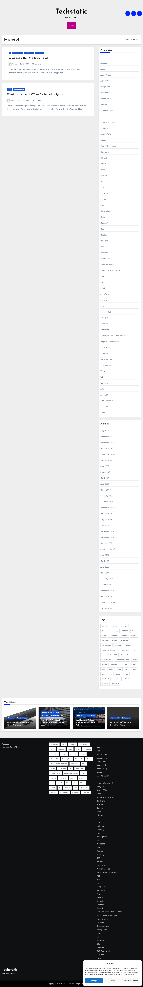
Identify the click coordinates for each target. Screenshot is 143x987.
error (104, 635)
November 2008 (107, 508)
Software (29, 53)
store (133, 669)
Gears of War (105, 134)
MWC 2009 (126, 650)
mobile (128, 645)
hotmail (105, 640)
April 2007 (104, 567)
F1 (101, 116)
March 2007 (105, 573)
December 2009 (107, 437)
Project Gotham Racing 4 (111, 270)
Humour (103, 164)
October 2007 (106, 543)
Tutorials (104, 353)
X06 (102, 389)
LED (102, 187)
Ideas (102, 170)
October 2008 (106, 514)
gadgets (104, 128)
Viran (14, 64)
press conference (122, 659)
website (116, 679)
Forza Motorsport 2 (108, 122)
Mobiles (103, 235)
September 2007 (107, 549)
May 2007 (104, 561)
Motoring (104, 241)
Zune (102, 413)
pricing (104, 664)
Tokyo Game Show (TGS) (110, 342)
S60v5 (111, 669)
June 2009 (105, 472)
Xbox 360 (104, 395)
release (134, 664)
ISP (101, 182)
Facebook (113, 635)
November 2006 (107, 591)
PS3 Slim (114, 664)
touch (104, 674)
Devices (103, 105)
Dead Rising (105, 99)
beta (115, 626)
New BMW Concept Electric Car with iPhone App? (52, 722)
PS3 (9, 89)
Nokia (104, 655)
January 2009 (106, 502)
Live (102, 205)
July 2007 (104, 555)
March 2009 (105, 490)
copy (116, 631)
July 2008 (104, 525)
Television (104, 330)
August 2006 (106, 608)
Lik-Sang (104, 199)
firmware (124, 635)
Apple (102, 69)
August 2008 (106, 519)
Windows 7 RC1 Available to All (28, 58)
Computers (17, 53)
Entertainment (106, 110)
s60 (103, 669)
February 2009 (106, 496)
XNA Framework (107, 401)
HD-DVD (103, 158)
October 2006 (106, 597)
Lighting (104, 193)
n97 (135, 650)
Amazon (103, 63)
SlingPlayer (105, 294)
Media (102, 217)
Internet (104, 176)
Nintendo (104, 253)
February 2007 (106, 579)
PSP (102, 282)
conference (106, 631)
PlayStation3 (107, 659)
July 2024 (104, 431)
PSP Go (124, 664)
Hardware (104, 152)
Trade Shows (105, 347)
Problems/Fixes (107, 264)
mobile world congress (110, 650)
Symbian (104, 324)
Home (71, 25)
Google (103, 140)
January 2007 (106, 585)
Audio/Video (105, 75)
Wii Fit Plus (127, 679)
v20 (126, 674)
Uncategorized (106, 359)
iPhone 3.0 (124, 640)
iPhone (114, 640)
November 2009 (107, 442)
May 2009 (104, 478)
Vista (102, 371)
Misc (102, 229)
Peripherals (105, 259)
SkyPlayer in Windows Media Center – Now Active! (86, 722)
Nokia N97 (113, 655)
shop (119, 669)
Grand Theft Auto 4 (109, 146)
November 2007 (107, 537)
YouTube (104, 407)
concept (124, 626)
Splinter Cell (105, 312)
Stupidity (104, 318)
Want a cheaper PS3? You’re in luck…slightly (35, 94)
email (134, 631)
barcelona (105, 626)
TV (111, 674)
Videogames (19, 89)
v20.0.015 (105, 679)
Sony (102, 306)
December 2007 (107, 531)
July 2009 (104, 466)
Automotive (105, 81)
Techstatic (71, 11)
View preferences (131, 981)
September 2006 (107, 602)
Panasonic (131, 655)
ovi (122, 655)
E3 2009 (125, 631)
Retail (102, 288)
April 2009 (104, 484)
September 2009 (107, 454)
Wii (101, 377)
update (118, 674)
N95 (102, 247)
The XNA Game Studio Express (113, 336)
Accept (94, 981)
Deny (112, 981)
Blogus (78, 984)
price (135, 659)
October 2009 (106, 448)
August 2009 (106, 460)
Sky (126, 669)
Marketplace (105, 211)
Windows (39, 53)
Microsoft (104, 223)
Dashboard (105, 93)
